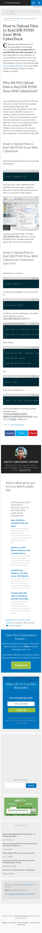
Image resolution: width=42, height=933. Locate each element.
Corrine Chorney (26, 884)
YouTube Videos (14, 625)
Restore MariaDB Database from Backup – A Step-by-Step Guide (19, 835)
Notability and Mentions (17, 894)
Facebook (9, 433)
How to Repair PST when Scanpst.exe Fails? (18, 853)
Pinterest (33, 433)
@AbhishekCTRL (25, 470)
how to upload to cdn (17, 425)
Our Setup (30, 894)
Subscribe (22, 710)
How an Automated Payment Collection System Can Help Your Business (20, 844)
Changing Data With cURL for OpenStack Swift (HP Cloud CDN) (19, 596)
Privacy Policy (13, 923)
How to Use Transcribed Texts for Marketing (19, 870)
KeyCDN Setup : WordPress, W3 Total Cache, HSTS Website (19, 573)
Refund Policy (21, 925)
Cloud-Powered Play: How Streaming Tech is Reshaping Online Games (19, 861)
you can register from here (13, 65)
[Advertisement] (21, 757)
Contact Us (21, 665)
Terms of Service (36, 923)
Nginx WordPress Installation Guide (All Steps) (19, 523)
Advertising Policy (23, 923)
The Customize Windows (10, 3)
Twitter (22, 433)
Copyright (5, 923)
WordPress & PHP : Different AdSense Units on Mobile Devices (20, 550)
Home (12, 11)
